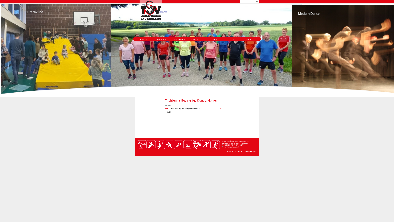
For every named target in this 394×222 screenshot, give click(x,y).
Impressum (230, 152)
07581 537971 (240, 145)
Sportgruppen (197, 39)
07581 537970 (228, 145)
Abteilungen (179, 39)
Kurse (214, 39)
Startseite (144, 39)
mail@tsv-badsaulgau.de (231, 147)
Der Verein (161, 39)
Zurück (169, 112)
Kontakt (249, 39)
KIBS (232, 39)
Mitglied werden (250, 152)
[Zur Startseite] (151, 10)
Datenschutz (239, 152)
